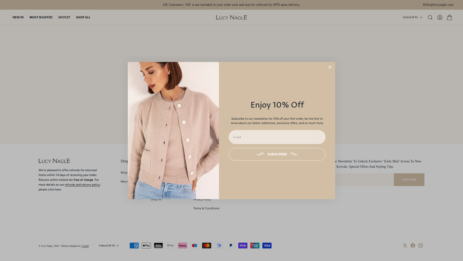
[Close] (330, 67)
